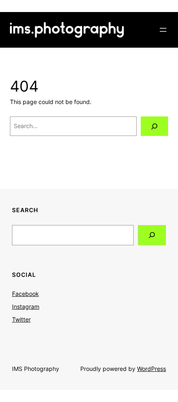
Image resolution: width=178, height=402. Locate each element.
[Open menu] (163, 30)
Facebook (25, 293)
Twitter (21, 319)
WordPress (151, 368)
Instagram (25, 306)
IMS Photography (35, 368)
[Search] (154, 126)
